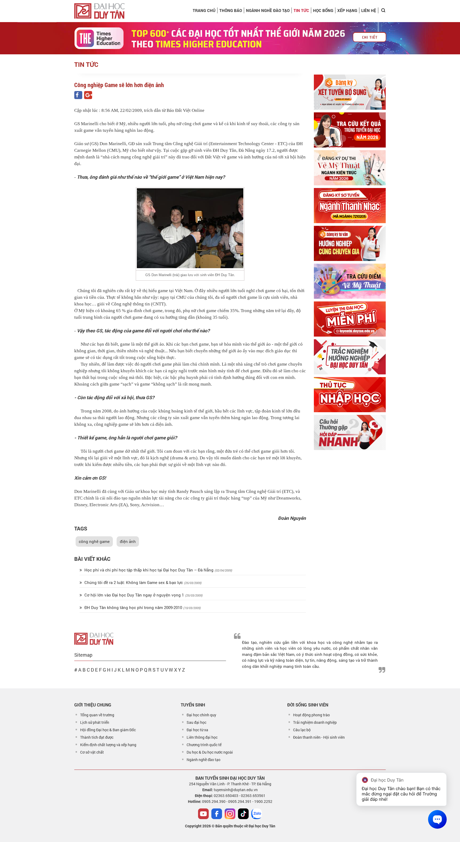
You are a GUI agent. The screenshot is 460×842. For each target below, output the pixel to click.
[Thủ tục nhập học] (350, 394)
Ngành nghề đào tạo (203, 759)
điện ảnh (128, 541)
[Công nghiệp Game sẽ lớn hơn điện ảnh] (78, 95)
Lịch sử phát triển (94, 722)
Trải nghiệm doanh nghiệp (315, 722)
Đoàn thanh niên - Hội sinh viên (319, 737)
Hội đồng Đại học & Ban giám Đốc (108, 729)
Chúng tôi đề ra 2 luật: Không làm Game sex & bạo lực (133, 582)
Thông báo (230, 10)
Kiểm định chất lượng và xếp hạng (108, 744)
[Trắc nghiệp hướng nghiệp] (350, 356)
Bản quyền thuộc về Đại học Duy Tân (245, 825)
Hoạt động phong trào (311, 714)
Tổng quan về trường (97, 714)
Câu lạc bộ (302, 729)
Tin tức (301, 10)
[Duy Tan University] (99, 11)
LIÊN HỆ (368, 10)
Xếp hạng (347, 10)
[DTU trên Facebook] (216, 813)
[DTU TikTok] (243, 813)
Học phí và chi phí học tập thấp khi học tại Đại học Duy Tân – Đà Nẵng (149, 570)
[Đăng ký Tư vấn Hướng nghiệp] (350, 243)
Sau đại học (196, 722)
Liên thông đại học (202, 737)
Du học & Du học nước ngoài (210, 752)
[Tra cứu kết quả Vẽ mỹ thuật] (350, 281)
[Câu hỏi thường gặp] (350, 432)
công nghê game (94, 541)
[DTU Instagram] (230, 813)
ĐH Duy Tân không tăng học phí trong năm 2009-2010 (133, 607)
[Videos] (203, 813)
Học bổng (323, 10)
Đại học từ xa (197, 729)
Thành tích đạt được (96, 737)
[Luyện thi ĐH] (350, 319)
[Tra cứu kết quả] (350, 130)
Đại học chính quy (201, 714)
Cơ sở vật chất (92, 752)
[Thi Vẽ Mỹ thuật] (350, 167)
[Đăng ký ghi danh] (350, 92)
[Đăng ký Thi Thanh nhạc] (350, 205)
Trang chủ (204, 10)
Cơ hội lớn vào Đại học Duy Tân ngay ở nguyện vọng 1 (134, 595)
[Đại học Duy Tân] (93, 638)
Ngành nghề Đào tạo (268, 10)
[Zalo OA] (256, 813)
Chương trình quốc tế (204, 744)
